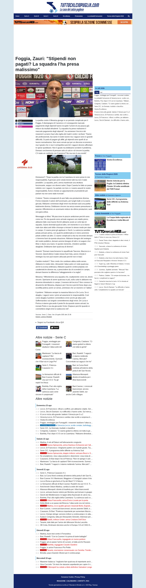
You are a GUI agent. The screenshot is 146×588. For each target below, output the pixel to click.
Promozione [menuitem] (79, 16)
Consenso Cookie (67, 577)
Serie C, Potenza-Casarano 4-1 (53, 473)
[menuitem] (128, 16)
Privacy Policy (80, 577)
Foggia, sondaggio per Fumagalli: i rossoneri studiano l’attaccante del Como (71, 423)
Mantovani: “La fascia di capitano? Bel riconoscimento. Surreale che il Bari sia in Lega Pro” (76, 461)
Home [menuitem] (17, 16)
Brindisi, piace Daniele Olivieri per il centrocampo (60, 553)
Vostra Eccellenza (47, 420)
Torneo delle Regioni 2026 (106, 174)
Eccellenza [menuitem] (66, 16)
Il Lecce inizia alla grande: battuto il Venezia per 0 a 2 (61, 414)
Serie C (44, 314)
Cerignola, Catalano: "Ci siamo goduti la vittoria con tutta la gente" (82, 344)
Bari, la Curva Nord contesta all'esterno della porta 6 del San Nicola (83, 368)
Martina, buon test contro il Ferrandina (55, 534)
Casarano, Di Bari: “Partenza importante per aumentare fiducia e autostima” (70, 511)
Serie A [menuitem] (26, 16)
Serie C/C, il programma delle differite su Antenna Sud (62, 450)
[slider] (59, 172)
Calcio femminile (102, 213)
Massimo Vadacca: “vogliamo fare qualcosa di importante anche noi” (67, 562)
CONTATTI (81, 581)
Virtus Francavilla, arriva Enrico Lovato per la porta (64, 500)
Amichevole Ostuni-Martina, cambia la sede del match (61, 487)
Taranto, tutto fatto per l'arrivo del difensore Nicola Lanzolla (63, 522)
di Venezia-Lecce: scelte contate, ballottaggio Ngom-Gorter (72, 425)
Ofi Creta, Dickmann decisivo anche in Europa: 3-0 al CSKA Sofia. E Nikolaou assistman (76, 525)
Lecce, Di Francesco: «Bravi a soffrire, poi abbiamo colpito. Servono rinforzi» (71, 409)
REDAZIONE (61, 581)
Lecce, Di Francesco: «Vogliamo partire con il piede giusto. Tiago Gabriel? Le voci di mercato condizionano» (84, 448)
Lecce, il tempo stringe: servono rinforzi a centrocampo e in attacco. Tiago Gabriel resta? (75, 514)
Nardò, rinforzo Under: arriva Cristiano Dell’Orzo (63, 520)
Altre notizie (100, 195)
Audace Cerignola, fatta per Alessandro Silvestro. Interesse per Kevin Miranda (71, 517)
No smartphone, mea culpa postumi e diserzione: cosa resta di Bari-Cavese (70, 456)
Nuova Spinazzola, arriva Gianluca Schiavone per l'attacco (68, 445)
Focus (98, 156)
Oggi (96, 92)
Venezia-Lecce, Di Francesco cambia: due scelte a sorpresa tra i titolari (68, 417)
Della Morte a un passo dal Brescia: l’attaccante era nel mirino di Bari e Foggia (71, 503)
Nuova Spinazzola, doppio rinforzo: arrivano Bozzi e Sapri (67, 453)
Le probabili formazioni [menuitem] (94, 16)
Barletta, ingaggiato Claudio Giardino (59, 545)
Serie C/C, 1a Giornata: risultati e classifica (57, 428)
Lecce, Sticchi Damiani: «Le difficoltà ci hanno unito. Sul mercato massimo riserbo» (73, 412)
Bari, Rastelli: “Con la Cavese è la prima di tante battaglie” (63, 536)
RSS (87, 581)
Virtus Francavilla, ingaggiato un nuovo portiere (63, 539)
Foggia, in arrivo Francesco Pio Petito (55, 547)
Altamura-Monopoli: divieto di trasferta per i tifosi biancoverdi (82, 377)
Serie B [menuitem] (36, 16)
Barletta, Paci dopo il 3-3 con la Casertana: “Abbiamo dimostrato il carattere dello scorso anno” (78, 434)
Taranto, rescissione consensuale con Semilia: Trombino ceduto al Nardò (73, 550)
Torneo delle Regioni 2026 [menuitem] (115, 16)
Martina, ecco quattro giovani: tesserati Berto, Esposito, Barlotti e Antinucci (74, 506)
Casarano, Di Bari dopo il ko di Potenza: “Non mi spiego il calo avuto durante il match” (74, 459)
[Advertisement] (112, 70)
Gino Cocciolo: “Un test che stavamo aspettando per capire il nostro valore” (70, 564)
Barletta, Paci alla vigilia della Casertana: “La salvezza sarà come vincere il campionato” (75, 498)
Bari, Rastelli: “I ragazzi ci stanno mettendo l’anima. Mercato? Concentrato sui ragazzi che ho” (78, 464)
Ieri (101, 92)
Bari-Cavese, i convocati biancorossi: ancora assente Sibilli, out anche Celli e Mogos (74, 509)
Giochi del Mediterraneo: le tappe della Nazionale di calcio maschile (67, 495)
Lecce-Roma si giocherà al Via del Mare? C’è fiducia (61, 481)
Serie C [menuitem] (46, 16)
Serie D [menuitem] (55, 16)
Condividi (43, 327)
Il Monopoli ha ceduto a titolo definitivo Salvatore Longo (66, 567)
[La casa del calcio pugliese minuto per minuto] (73, 7)
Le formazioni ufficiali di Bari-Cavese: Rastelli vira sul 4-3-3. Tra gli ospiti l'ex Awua (73, 484)
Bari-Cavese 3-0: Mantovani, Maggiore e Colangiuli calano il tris (66, 478)
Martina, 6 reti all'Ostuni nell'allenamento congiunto (60, 442)
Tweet (55, 327)
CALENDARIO (71, 581)
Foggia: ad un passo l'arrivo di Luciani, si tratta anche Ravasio (65, 542)
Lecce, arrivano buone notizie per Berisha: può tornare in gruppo (66, 492)
